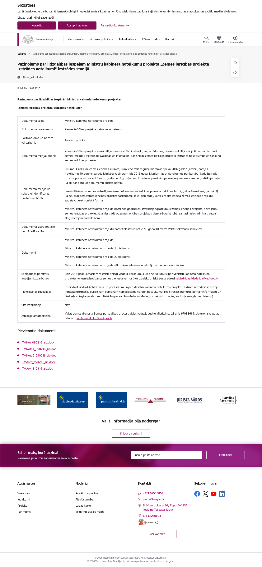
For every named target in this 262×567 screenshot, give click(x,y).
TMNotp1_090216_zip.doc (39, 349)
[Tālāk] (236, 400)
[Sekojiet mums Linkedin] (222, 494)
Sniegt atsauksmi (131, 433)
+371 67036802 (153, 493)
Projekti (22, 505)
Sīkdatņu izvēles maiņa (90, 512)
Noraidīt (36, 25)
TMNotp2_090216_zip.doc (39, 355)
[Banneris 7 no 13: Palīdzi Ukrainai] (111, 400)
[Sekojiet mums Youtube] (214, 493)
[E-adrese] (145, 522)
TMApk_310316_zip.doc (37, 368)
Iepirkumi (23, 499)
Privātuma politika (87, 493)
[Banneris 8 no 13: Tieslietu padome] (150, 400)
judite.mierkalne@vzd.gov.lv (94, 318)
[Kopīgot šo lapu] (235, 72)
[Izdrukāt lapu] (235, 63)
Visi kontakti (157, 534)
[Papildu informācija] (156, 522)
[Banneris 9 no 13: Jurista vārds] (189, 400)
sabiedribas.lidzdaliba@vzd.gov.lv (196, 278)
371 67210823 (152, 516)
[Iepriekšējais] (26, 400)
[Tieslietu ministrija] (38, 39)
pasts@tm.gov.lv (153, 499)
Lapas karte (83, 505)
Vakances (23, 493)
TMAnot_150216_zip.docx (39, 362)
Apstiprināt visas (77, 25)
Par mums (24, 512)
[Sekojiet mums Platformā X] (205, 494)
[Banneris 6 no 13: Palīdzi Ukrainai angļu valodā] (72, 400)
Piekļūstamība (84, 499)
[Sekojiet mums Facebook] (197, 494)
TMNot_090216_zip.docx (38, 342)
